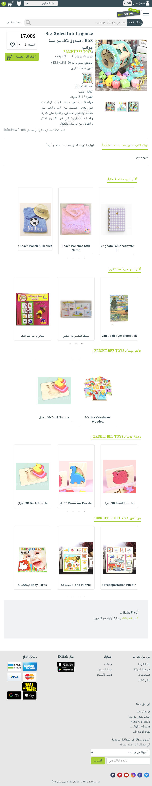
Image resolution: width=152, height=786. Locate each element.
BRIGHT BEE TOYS (77, 52)
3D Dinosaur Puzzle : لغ (76, 503)
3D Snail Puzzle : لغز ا (119, 503)
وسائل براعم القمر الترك (32, 336)
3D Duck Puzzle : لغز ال (54, 417)
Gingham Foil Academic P (117, 248)
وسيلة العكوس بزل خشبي (76, 336)
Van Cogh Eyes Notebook (119, 336)
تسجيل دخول (139, 3)
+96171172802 (140, 722)
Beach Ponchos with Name (76, 248)
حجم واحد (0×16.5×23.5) (67, 63)
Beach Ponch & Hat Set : (35, 246)
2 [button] (79, 258)
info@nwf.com (15, 130)
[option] (116, 221)
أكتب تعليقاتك (130, 618)
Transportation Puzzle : (119, 585)
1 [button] (85, 258)
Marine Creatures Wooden (97, 419)
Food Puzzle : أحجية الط (76, 585)
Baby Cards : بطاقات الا (32, 585)
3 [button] (73, 258)
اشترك (98, 760)
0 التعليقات (62, 56)
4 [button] (67, 258)
